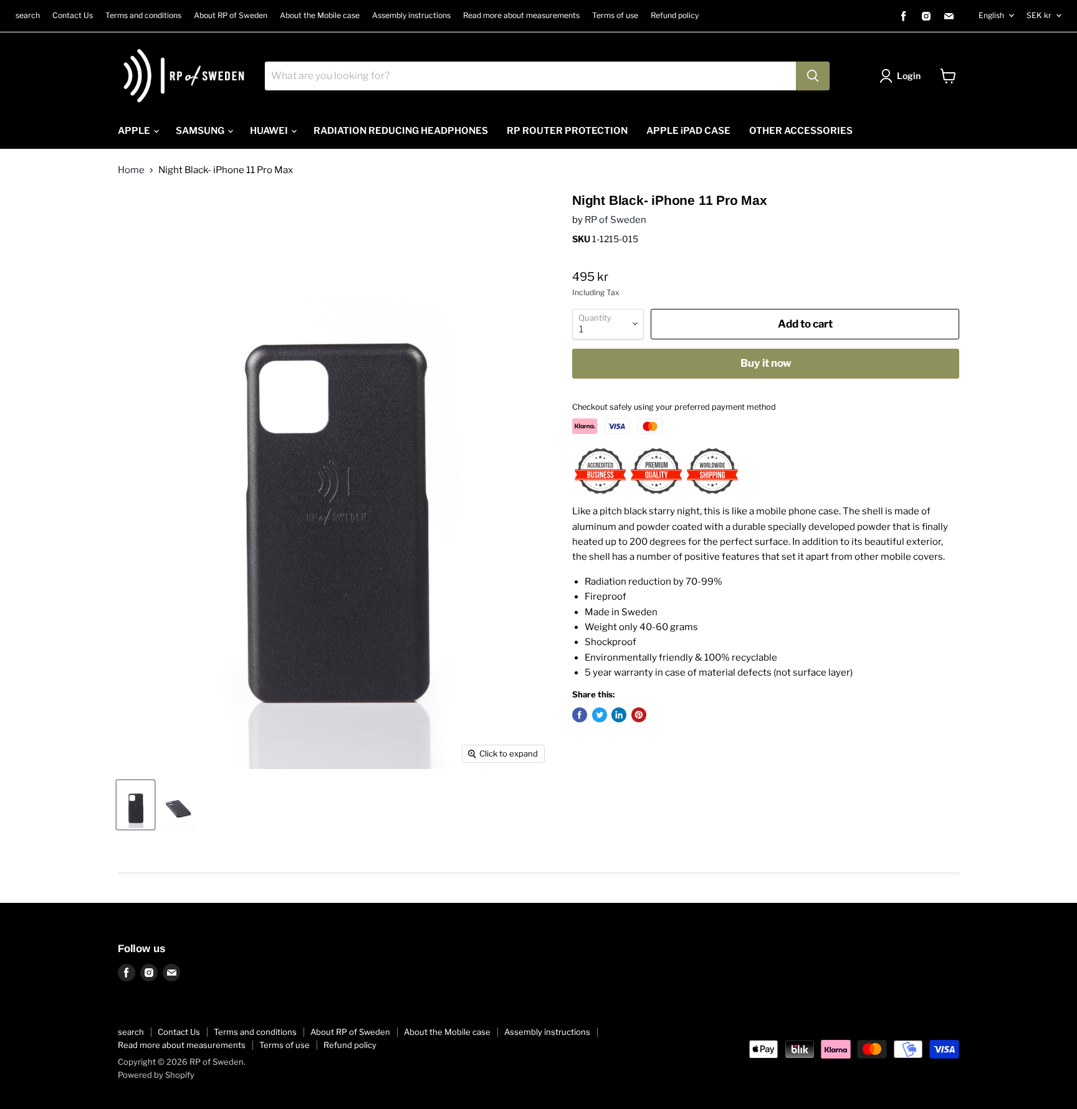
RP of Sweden (615, 219)
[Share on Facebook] (579, 714)
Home (131, 170)
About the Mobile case (320, 15)
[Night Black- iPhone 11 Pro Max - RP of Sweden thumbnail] (136, 804)
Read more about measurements (521, 15)
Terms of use (615, 15)
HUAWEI (270, 130)
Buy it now (766, 363)
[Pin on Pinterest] (638, 714)
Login (909, 75)
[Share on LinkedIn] (618, 714)
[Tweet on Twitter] (599, 714)
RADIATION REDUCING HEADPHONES (401, 130)
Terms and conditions (143, 15)
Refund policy (675, 15)
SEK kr (1039, 15)
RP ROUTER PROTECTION (567, 130)
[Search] (813, 76)
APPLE (135, 130)
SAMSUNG (201, 130)
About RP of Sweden (230, 15)
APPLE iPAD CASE (688, 130)
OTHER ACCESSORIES (801, 130)
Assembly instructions (411, 15)
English (991, 15)
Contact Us (72, 15)
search (28, 15)
